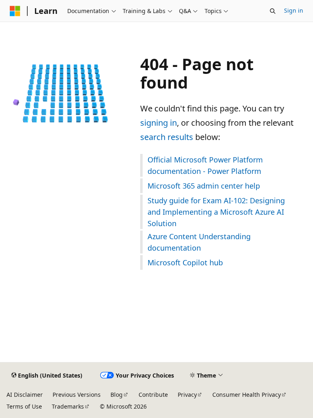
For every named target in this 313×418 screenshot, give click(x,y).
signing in (158, 122)
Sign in (293, 10)
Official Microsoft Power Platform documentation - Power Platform (205, 165)
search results (166, 136)
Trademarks (68, 406)
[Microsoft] (15, 11)
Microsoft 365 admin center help (204, 186)
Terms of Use (24, 406)
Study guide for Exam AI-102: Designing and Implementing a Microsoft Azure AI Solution (216, 212)
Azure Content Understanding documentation (199, 242)
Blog (116, 394)
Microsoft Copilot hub (185, 262)
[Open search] (273, 11)
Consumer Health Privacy (246, 394)
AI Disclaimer (25, 394)
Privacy (187, 394)
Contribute (153, 394)
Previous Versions (77, 394)
